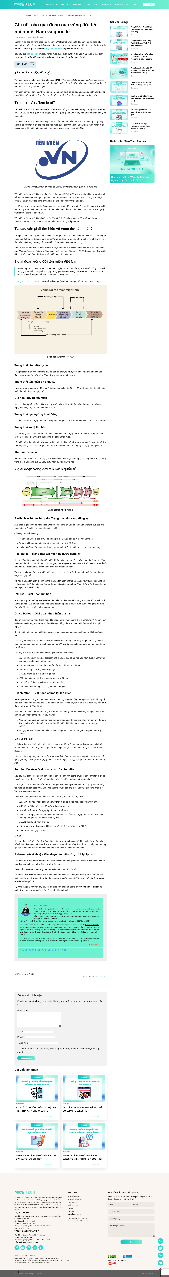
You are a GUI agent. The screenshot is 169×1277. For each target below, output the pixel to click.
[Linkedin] (36, 950)
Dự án (95, 4)
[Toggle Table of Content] (30, 64)
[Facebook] (20, 950)
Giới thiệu (60, 4)
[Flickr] (26, 950)
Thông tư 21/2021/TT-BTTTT (28, 281)
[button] (119, 1256)
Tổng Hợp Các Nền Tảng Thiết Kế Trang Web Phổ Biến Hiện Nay (141, 43)
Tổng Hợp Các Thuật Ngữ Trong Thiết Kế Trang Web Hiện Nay (142, 29)
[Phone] (62, 950)
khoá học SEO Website (71, 930)
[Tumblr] (46, 950)
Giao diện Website (92, 925)
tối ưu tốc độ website (42, 932)
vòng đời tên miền (53, 48)
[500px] (59, 950)
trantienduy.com (95, 944)
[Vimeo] (52, 950)
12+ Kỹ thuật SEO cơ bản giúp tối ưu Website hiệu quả (141, 112)
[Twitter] (49, 950)
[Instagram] (33, 950)
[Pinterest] (39, 950)
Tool (134, 4)
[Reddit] (43, 950)
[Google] (30, 950)
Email (20, 1037)
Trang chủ (49, 4)
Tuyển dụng (106, 4)
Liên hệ (149, 4)
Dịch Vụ (87, 4)
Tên (20, 1031)
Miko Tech (33, 54)
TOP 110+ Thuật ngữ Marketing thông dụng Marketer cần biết (140, 126)
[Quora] (55, 950)
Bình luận (22, 1010)
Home (28, 15)
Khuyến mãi (118, 4)
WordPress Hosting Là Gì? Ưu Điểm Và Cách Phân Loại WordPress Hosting (142, 70)
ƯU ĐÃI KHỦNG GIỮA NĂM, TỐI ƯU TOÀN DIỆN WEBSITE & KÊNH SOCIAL (142, 56)
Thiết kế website (74, 4)
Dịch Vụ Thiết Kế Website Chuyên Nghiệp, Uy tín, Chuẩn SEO (130, 179)
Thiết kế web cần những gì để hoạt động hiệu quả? (142, 83)
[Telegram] (65, 950)
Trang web (22, 1043)
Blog (128, 4)
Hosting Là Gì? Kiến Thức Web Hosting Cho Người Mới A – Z (142, 98)
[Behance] (23, 950)
